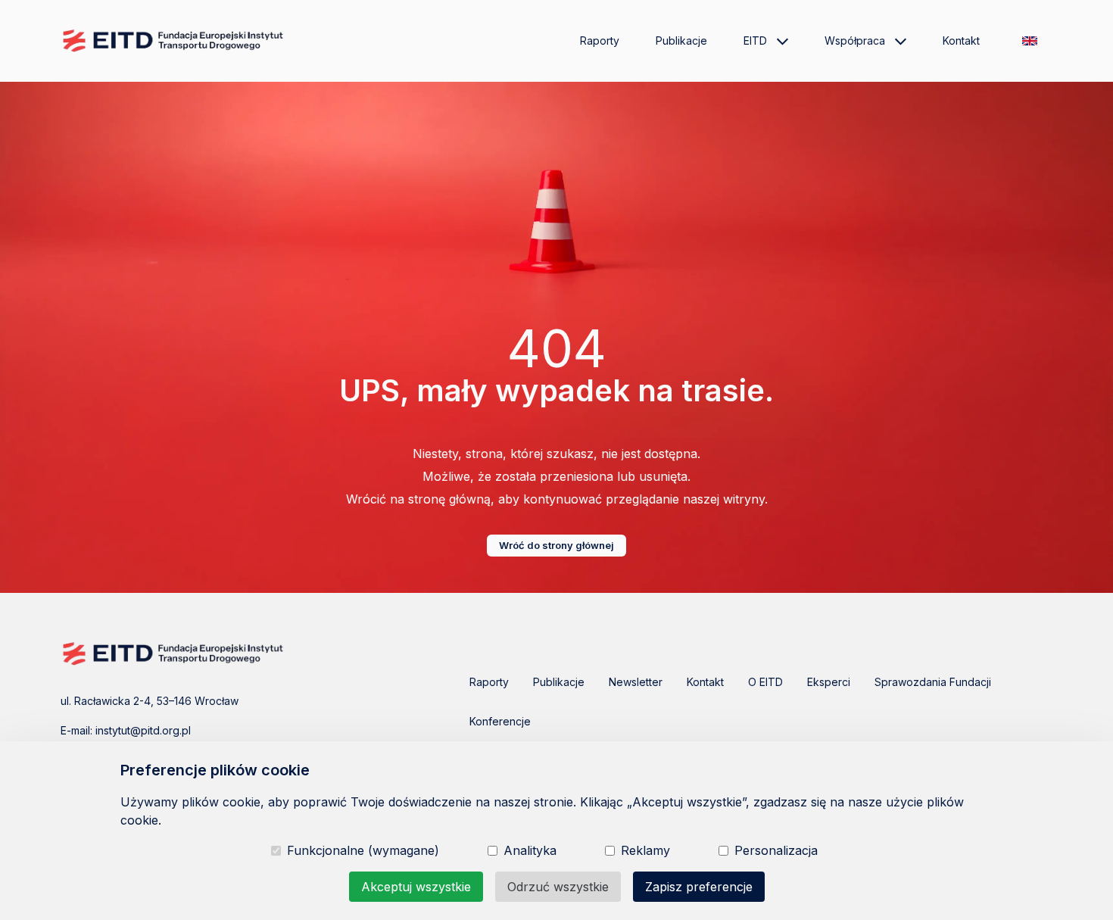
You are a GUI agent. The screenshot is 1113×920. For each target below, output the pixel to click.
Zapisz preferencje (699, 886)
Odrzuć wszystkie (558, 886)
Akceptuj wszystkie (416, 886)
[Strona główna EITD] (174, 41)
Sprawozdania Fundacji (932, 681)
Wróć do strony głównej (556, 545)
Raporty (599, 40)
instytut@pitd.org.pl (143, 730)
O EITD (765, 681)
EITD (755, 40)
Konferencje (500, 721)
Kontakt (961, 40)
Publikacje (681, 40)
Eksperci (828, 681)
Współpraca (855, 40)
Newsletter (635, 681)
